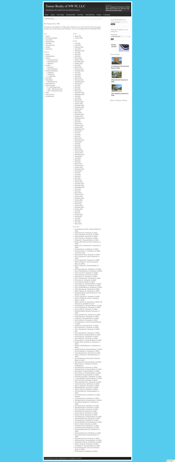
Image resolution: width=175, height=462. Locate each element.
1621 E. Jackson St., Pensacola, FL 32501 (87, 385)
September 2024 (79, 50)
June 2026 (78, 45)
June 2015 (78, 158)
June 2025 (78, 49)
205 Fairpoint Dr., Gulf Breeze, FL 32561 (86, 336)
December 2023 (79, 61)
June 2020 (78, 98)
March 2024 (78, 58)
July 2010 (77, 218)
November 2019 (79, 107)
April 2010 (78, 221)
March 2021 (78, 90)
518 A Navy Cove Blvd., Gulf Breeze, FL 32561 (88, 376)
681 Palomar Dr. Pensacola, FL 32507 (86, 411)
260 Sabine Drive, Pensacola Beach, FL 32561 (88, 400)
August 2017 (78, 130)
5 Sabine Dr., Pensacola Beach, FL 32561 (87, 240)
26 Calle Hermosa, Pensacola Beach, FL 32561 (88, 349)
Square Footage (50, 85)
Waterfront (50, 63)
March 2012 (78, 203)
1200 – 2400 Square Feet (54, 89)
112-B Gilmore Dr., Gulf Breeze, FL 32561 (87, 316)
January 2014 (79, 181)
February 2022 (79, 79)
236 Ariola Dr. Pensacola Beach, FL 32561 (87, 425)
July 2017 (77, 132)
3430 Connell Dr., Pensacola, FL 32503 (86, 236)
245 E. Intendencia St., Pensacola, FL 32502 (87, 285)
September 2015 (79, 154)
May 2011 (77, 212)
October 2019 (79, 109)
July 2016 (77, 143)
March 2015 (78, 163)
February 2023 (79, 69)
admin (76, 36)
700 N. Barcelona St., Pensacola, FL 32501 (87, 289)
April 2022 (78, 76)
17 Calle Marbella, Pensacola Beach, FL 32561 (88, 378)
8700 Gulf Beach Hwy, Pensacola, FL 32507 (87, 418)
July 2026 (77, 43)
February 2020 (79, 101)
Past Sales (80, 15)
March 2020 (78, 99)
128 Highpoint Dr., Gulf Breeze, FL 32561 (87, 420)
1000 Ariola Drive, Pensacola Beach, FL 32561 (88, 440)
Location (48, 65)
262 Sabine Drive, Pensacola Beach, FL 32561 (88, 369)
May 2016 (77, 145)
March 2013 (78, 192)
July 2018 (77, 120)
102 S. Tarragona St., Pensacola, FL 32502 (87, 329)
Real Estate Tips (50, 83)
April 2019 (78, 110)
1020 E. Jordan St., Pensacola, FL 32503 (86, 444)
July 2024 (77, 52)
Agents (53, 15)
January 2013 (79, 196)
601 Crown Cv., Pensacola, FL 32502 (85, 280)
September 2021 (79, 81)
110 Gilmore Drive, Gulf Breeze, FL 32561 (87, 405)
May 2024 (77, 54)
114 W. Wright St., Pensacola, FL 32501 (86, 320)
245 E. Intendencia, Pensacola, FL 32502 (87, 234)
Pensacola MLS (70, 15)
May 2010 (77, 220)
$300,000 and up (52, 81)
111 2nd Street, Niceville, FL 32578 (85, 282)
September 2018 (79, 118)
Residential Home (52, 61)
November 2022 (79, 70)
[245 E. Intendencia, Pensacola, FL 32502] (116, 91)
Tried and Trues (90, 15)
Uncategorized (50, 96)
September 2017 (79, 129)
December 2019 (79, 105)
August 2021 (78, 83)
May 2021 (77, 87)
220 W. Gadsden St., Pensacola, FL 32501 (87, 351)
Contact (99, 15)
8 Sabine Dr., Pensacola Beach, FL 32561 (87, 318)
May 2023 (77, 65)
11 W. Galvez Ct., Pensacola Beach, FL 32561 (88, 283)
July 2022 (77, 72)
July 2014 (77, 172)
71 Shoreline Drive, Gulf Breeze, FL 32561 (87, 398)
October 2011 (79, 209)
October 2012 (79, 200)
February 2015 (79, 165)
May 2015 (77, 160)
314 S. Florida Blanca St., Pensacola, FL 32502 (88, 287)
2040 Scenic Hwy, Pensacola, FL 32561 (86, 232)
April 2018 (78, 121)
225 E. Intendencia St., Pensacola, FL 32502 (87, 314)
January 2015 (79, 167)
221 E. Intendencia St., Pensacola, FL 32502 (87, 307)
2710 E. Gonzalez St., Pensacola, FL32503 (87, 296)
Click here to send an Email (113, 10)
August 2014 (78, 170)
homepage (98, 27)
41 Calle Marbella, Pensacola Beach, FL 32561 (88, 422)
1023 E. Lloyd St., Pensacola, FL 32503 (86, 389)
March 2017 (78, 138)
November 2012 (79, 198)
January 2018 (79, 127)
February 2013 (79, 194)
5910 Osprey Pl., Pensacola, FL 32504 (86, 276)
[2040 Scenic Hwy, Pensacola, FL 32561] (116, 78)
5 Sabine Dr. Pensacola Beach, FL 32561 (86, 325)
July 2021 (77, 85)
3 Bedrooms (50, 74)
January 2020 (79, 103)
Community (106, 15)
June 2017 (78, 134)
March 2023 (78, 67)
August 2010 (78, 216)
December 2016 (79, 140)
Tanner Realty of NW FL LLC (65, 6)
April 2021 (78, 89)
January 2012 (79, 205)
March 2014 (78, 180)
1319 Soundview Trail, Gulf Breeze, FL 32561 (88, 433)
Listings (48, 58)
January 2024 (79, 59)
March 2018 (78, 123)
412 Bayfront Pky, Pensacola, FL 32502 (86, 367)
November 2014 (79, 169)
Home (46, 15)
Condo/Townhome (52, 59)
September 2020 (79, 94)
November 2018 (79, 114)
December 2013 (79, 183)
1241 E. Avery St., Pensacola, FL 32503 (86, 413)
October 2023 (79, 63)
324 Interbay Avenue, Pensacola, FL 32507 (87, 438)
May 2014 (77, 176)
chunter (77, 38)
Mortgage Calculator (51, 38)
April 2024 (78, 56)
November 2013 (79, 185)
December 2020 (79, 92)
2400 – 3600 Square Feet (54, 90)
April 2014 (78, 178)
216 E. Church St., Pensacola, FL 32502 (86, 238)
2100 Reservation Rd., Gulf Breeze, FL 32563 (88, 269)
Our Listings (60, 15)
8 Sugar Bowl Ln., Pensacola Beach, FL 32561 (88, 340)
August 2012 (78, 201)
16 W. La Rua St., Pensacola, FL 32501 (86, 309)
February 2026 (79, 47)
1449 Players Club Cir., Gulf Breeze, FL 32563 (88, 442)
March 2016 (78, 149)
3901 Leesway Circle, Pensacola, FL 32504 (87, 254)
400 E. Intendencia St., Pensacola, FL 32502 (87, 278)
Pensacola (50, 67)
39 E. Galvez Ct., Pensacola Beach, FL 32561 (88, 373)
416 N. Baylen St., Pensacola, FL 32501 (86, 338)
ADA (76, 331)
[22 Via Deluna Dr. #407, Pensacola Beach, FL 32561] (116, 64)
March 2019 (78, 112)
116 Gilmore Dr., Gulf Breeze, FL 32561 (86, 451)
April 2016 (78, 147)
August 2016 (78, 141)
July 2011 (77, 211)
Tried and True (50, 94)
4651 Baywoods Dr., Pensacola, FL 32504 (87, 407)
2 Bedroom (50, 72)
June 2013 (78, 189)
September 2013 (79, 187)
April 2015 (78, 161)
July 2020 (77, 96)
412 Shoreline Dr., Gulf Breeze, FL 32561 (87, 249)
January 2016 (79, 152)
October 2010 (79, 214)
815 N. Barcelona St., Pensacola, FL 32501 (87, 332)
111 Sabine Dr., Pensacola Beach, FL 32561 (87, 445)
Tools (47, 92)
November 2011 (79, 207)
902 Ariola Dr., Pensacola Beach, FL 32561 (87, 371)
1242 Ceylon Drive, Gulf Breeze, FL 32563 (87, 383)
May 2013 (77, 190)
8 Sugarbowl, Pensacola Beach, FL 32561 (87, 374)
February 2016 (79, 150)
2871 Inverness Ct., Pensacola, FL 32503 (87, 327)
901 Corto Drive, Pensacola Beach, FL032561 (88, 362)
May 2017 (77, 136)
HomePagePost (50, 56)
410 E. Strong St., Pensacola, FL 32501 (86, 380)
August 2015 (78, 156)
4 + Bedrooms (51, 76)
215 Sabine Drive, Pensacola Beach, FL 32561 (88, 416)
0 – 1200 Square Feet (53, 87)
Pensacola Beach (52, 69)
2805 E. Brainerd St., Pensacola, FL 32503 (87, 291)
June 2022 (78, 74)
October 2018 (79, 116)
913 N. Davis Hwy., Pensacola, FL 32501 (86, 409)
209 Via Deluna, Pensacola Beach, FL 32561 (88, 334)
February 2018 (79, 125)
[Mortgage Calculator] (123, 48)
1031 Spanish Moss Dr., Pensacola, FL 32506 (88, 382)
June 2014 (78, 174)
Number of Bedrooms (52, 70)
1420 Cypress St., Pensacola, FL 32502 (86, 274)
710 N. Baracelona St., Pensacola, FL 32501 (87, 353)
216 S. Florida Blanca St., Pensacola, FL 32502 (88, 271)
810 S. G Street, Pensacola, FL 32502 (86, 424)
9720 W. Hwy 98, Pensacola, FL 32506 (86, 414)
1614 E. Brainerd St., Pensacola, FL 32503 (87, 260)
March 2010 (78, 223)
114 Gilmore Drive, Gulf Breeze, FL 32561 (87, 427)
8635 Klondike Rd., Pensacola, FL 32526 (86, 387)
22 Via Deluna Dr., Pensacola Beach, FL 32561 (88, 305)
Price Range (49, 79)
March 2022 (78, 78)
